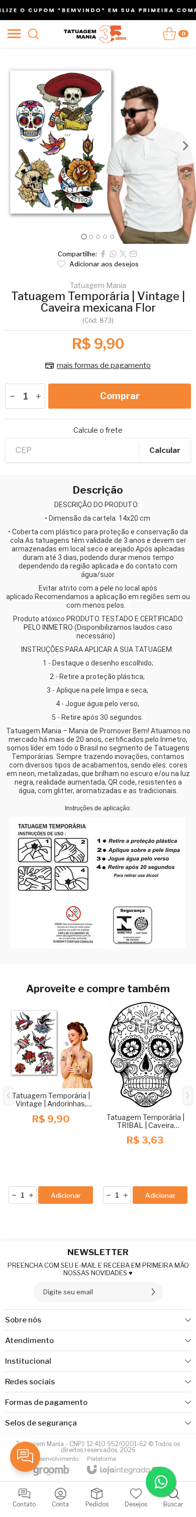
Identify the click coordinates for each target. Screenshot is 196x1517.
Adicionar (66, 1195)
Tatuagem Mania (98, 285)
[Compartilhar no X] (123, 253)
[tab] (83, 236)
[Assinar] (153, 1292)
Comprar (120, 396)
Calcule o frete (98, 430)
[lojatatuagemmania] (95, 33)
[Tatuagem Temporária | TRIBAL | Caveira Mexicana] (145, 1103)
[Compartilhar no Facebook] (103, 253)
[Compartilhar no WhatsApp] (113, 253)
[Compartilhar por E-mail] (133, 253)
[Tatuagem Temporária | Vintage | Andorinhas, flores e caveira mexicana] (51, 1103)
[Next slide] (185, 146)
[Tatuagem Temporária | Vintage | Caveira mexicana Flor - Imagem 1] (98, 146)
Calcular (164, 450)
